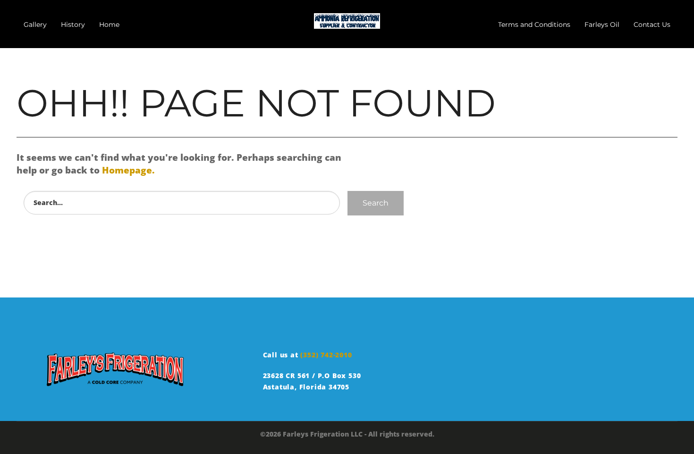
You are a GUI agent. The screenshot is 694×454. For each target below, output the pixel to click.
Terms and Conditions (534, 24)
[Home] (347, 19)
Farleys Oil (601, 24)
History (73, 24)
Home (109, 24)
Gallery (35, 24)
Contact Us (652, 24)
